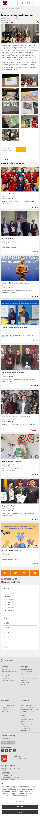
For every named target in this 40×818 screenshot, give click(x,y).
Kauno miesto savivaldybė (21, 758)
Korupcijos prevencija (26, 724)
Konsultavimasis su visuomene (29, 709)
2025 (7, 618)
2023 (7, 628)
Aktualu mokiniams (26, 722)
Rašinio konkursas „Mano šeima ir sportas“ (16, 417)
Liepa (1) (9, 596)
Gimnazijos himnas (7, 676)
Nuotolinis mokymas (26, 671)
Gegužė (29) (10, 602)
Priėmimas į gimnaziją (8, 680)
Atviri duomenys (25, 730)
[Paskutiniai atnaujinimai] (21, 3)
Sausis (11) (10, 613)
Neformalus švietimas (27, 676)
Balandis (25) (11, 605)
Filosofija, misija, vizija (8, 674)
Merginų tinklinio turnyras (10, 194)
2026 (7, 588)
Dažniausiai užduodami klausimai (27, 712)
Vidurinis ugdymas (26, 674)
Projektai (4, 709)
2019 (7, 647)
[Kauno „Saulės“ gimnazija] (5, 3)
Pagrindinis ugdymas (26, 669)
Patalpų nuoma (25, 682)
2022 (7, 632)
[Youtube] (6, 750)
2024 (7, 623)
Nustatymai (20, 801)
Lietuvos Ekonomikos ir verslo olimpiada (15, 327)
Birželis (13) (10, 599)
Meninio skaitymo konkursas (11, 461)
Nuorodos (23, 703)
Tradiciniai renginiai (7, 678)
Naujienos (11, 8)
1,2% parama (24, 717)
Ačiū (19, 149)
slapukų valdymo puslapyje (20, 795)
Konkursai (19, 8)
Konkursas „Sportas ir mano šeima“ (13, 372)
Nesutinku (20, 807)
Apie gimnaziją (6, 669)
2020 (7, 642)
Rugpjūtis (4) (11, 594)
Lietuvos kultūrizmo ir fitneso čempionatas (16, 283)
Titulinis (3, 8)
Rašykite (4, 742)
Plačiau (33, 207)
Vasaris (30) (10, 610)
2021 (7, 637)
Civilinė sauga (24, 726)
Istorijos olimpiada (8, 238)
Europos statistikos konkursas (12, 550)
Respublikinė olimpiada (9, 506)
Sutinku (20, 812)
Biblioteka (23, 684)
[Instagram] (10, 750)
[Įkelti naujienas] (13, 3)
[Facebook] (2, 750)
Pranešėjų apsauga (26, 715)
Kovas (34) (10, 607)
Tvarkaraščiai (9, 660)
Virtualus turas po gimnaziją (9, 671)
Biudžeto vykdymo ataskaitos (10, 703)
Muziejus (23, 680)
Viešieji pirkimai (6, 711)
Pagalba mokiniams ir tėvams (29, 678)
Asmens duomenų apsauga (28, 707)
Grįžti (6, 159)
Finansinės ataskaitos (8, 705)
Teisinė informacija (26, 728)
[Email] (14, 750)
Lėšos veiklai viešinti (7, 707)
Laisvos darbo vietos (26, 705)
